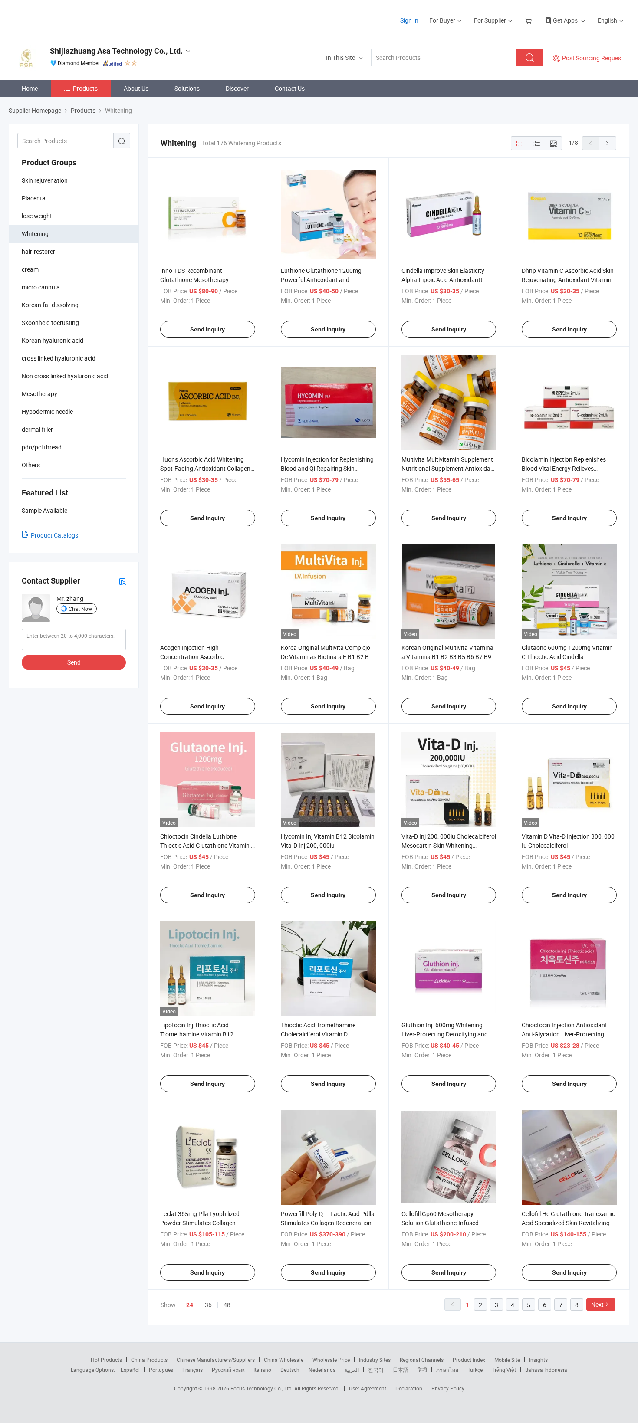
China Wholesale (283, 1359)
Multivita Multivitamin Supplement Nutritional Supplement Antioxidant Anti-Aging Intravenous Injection (448, 468)
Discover (237, 88)
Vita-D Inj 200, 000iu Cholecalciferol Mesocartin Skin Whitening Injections (448, 845)
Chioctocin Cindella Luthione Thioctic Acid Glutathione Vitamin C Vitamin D (207, 845)
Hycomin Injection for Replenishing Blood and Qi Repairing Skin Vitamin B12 (327, 468)
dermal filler (37, 429)
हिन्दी (422, 1369)
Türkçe (475, 1369)
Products (85, 88)
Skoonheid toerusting (50, 322)
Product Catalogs (54, 535)
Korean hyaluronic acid (52, 340)
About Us (136, 88)
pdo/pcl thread (42, 447)
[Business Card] (122, 581)
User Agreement (367, 1388)
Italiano (262, 1369)
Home (30, 88)
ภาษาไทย (447, 1369)
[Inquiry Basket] (529, 20)
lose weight (37, 216)
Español (130, 1369)
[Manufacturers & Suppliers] (64, 17)
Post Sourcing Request (592, 58)
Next (597, 1304)
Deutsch (289, 1369)
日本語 (400, 1369)
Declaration (408, 1388)
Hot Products (106, 1359)
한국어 (376, 1369)
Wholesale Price (331, 1359)
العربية (352, 1369)
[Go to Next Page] (607, 143)
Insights (538, 1359)
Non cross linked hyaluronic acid (65, 376)
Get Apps (565, 20)
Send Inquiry (207, 329)
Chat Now (80, 608)
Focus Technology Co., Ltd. (262, 1388)
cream (30, 269)
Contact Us (290, 88)
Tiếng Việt (504, 1369)
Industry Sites (375, 1359)
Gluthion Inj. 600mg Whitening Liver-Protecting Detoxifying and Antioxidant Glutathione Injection (445, 1034)
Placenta (34, 198)
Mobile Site (507, 1359)
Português (161, 1369)
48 (227, 1305)
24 (189, 1305)
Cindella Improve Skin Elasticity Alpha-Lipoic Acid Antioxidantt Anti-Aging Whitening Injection (442, 279)
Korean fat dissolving (50, 305)
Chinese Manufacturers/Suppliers (216, 1359)
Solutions (187, 88)
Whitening (35, 234)
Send (74, 662)
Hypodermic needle (47, 411)
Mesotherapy (39, 394)
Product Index (469, 1359)
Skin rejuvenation (45, 180)
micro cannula (41, 287)
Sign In (409, 20)
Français (192, 1369)
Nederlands (322, 1369)
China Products (149, 1359)
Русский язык (228, 1369)
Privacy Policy (447, 1388)
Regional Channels (422, 1359)
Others (31, 465)
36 (208, 1305)
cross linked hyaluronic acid (58, 358)
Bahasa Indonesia (546, 1369)
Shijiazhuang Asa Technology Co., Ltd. (116, 51)
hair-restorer (38, 251)
